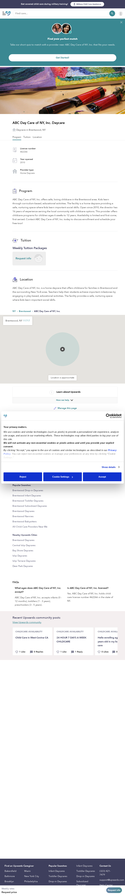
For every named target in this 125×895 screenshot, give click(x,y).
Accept (102, 476)
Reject (23, 476)
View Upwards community (26, 622)
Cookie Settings (60, 476)
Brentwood (25, 311)
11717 (26, 320)
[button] (62, 345)
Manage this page (67, 408)
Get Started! (62, 57)
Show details (109, 467)
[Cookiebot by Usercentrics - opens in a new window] (108, 416)
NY (14, 311)
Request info (114, 890)
